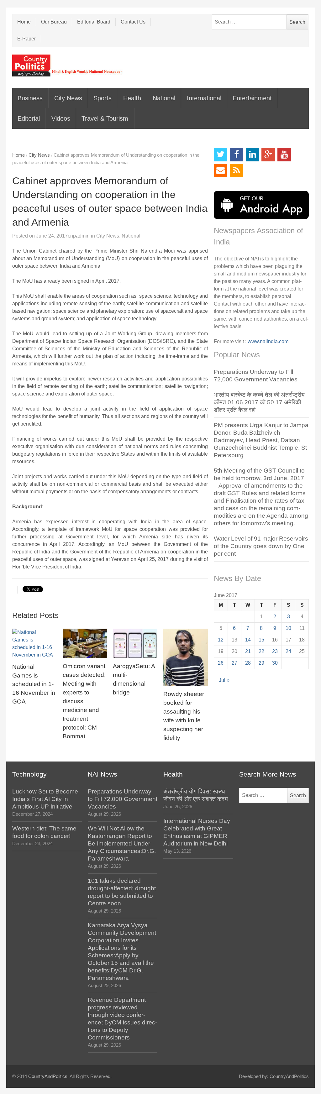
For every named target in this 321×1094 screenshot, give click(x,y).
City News (68, 98)
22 (261, 651)
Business (30, 98)
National (164, 98)
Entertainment (252, 98)
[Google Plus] (268, 154)
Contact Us (133, 21)
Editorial (29, 118)
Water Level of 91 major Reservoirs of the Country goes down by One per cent (261, 546)
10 (288, 628)
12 (221, 639)
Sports (102, 98)
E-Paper (26, 38)
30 (275, 663)
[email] (220, 170)
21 (248, 651)
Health (132, 98)
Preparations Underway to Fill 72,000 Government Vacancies (122, 799)
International (204, 98)
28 (248, 663)
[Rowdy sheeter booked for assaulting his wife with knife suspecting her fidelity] (185, 657)
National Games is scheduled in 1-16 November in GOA (33, 684)
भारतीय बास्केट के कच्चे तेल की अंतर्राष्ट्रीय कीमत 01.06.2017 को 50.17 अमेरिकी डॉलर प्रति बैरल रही (259, 402)
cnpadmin (79, 235)
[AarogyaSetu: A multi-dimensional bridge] (135, 643)
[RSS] (236, 170)
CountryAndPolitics (47, 1076)
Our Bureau (54, 21)
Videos (60, 118)
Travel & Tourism (105, 118)
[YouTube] (284, 154)
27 (234, 663)
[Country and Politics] (67, 65)
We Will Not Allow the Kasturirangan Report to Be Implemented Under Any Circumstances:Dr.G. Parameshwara (122, 843)
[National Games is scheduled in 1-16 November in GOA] (34, 644)
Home (24, 21)
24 (288, 651)
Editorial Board (93, 21)
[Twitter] (220, 154)
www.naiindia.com (268, 341)
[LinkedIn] (252, 154)
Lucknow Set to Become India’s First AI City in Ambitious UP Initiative (45, 799)
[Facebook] (236, 154)
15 (261, 639)
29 (261, 663)
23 (275, 651)
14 (248, 639)
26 (221, 663)
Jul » (224, 680)
